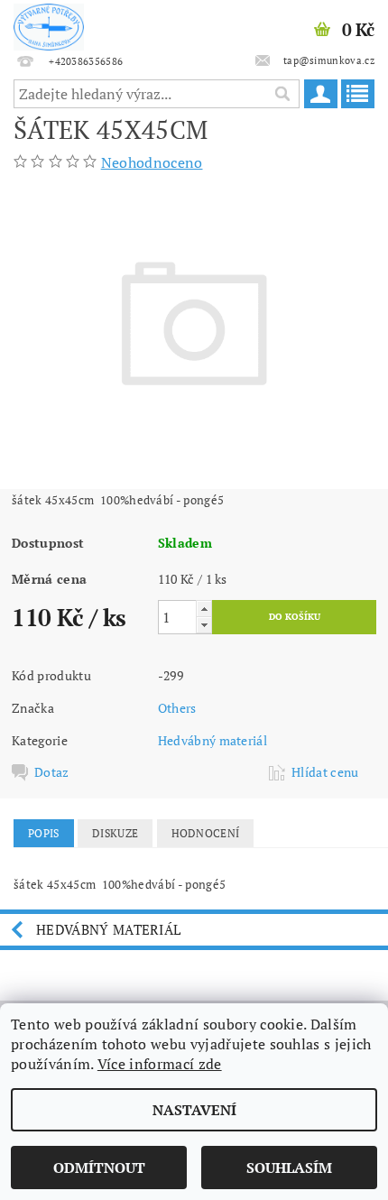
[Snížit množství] (204, 624)
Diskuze (115, 833)
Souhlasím (289, 1167)
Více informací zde (159, 1064)
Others (177, 707)
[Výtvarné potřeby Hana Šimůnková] (49, 23)
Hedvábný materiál (212, 740)
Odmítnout (99, 1167)
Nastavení (194, 1110)
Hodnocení (205, 833)
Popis (44, 833)
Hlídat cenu (325, 772)
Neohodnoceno (152, 162)
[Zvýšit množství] (204, 608)
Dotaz (51, 772)
